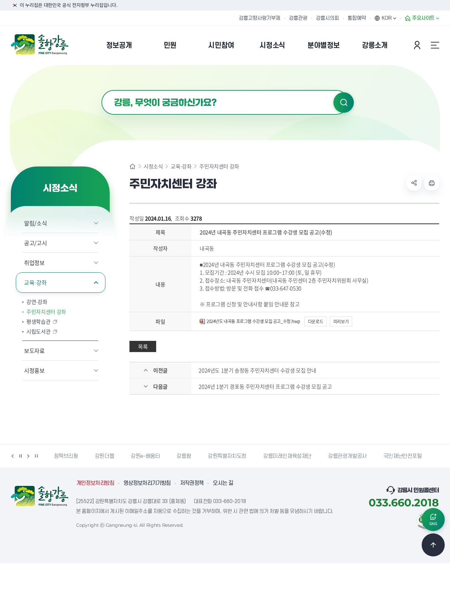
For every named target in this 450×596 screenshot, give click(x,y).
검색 (343, 102)
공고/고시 (35, 243)
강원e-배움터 (145, 456)
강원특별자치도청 (227, 456)
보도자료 (34, 350)
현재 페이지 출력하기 (431, 183)
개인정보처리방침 (95, 483)
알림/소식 (35, 223)
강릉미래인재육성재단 (287, 456)
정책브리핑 (66, 456)
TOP (433, 544)
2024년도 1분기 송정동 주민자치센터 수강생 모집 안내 (257, 370)
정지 (20, 456)
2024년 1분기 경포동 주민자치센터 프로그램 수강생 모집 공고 (265, 386)
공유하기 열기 (414, 183)
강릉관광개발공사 (347, 456)
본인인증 (418, 45)
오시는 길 (223, 483)
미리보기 (341, 321)
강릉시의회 (327, 18)
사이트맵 (435, 45)
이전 (12, 456)
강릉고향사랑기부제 (259, 18)
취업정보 (34, 262)
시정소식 (153, 166)
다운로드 (315, 321)
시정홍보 (34, 370)
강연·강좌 (36, 301)
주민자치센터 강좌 (46, 311)
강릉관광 (298, 18)
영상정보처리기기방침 (147, 483)
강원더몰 (104, 456)
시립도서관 (38, 331)
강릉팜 (184, 456)
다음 (28, 456)
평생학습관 (38, 321)
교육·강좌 (35, 282)
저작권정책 (192, 483)
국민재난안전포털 (402, 456)
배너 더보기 (36, 456)
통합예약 (357, 18)
